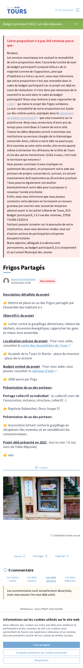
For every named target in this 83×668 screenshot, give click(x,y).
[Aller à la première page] (31, 10)
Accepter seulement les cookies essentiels (41, 652)
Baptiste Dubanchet (23, 279)
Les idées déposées (50, 24)
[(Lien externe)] (41, 498)
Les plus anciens (51, 579)
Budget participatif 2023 (19, 24)
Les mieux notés (13, 579)
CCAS (12, 104)
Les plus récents (32, 579)
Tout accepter (41, 645)
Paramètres (41, 660)
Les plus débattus (70, 579)
